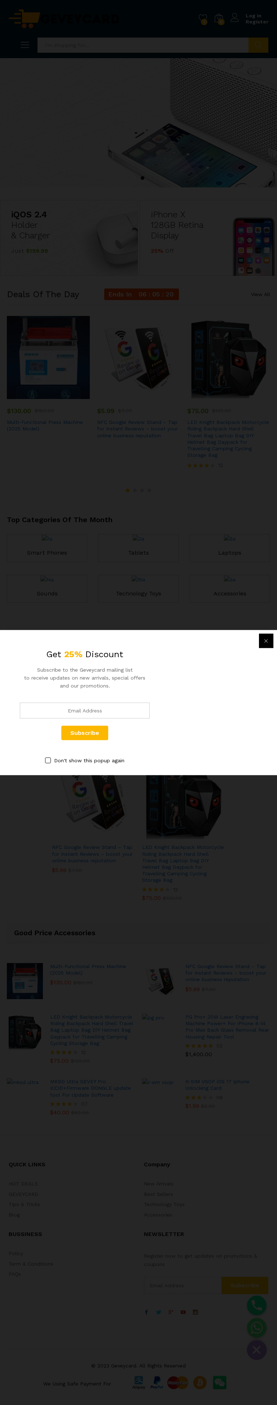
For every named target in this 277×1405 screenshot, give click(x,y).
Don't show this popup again (89, 760)
